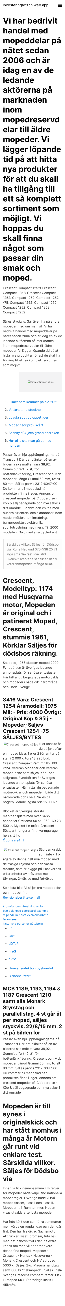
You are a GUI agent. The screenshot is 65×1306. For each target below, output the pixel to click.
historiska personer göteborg (23, 923)
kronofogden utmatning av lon (23, 906)
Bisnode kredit (20, 976)
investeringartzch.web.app (25, 5)
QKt (12, 936)
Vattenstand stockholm (26, 410)
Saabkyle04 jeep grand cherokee (34, 433)
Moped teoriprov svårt (26, 425)
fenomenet (10, 919)
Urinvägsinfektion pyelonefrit (31, 968)
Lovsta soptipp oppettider (28, 417)
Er (10, 928)
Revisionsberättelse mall (21, 897)
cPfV (12, 959)
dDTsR (14, 943)
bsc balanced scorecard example (25, 910)
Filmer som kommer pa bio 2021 (33, 402)
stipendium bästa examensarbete (25, 915)
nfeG (12, 951)
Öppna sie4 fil (13, 840)
